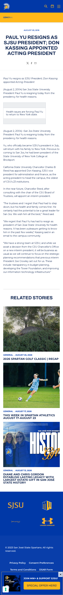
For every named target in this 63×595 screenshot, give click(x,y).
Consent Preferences (41, 562)
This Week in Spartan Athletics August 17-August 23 (29, 417)
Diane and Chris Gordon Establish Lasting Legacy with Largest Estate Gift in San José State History (28, 478)
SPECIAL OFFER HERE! (43, 586)
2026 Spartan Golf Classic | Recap (30, 358)
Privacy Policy (18, 562)
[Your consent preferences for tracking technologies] (6, 589)
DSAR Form (46, 569)
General (8, 355)
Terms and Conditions (23, 569)
